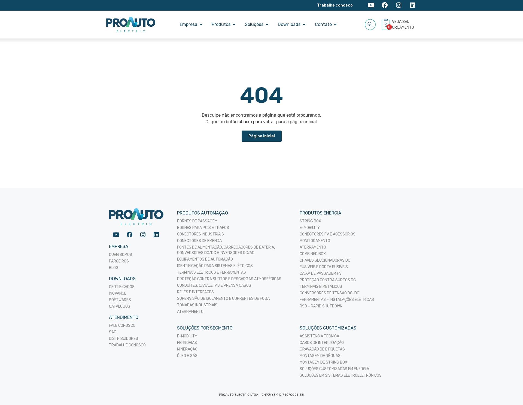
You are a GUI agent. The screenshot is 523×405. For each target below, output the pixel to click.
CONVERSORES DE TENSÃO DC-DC (329, 293)
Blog (113, 267)
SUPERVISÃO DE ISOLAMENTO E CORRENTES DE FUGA (223, 298)
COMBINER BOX (313, 254)
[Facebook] (385, 5)
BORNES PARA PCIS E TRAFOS (203, 227)
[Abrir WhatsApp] (509, 391)
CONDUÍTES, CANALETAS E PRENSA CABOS (214, 285)
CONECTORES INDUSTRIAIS (200, 234)
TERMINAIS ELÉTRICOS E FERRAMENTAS (211, 272)
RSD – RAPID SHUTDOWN (321, 306)
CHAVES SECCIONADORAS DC (325, 260)
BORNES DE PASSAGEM (197, 221)
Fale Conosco (122, 325)
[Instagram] (398, 5)
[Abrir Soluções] (267, 24)
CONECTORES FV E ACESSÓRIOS (327, 234)
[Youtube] (371, 5)
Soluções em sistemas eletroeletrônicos (341, 375)
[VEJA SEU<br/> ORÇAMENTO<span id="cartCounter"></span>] (386, 24)
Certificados (122, 287)
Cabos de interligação (322, 342)
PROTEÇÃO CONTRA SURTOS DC (328, 280)
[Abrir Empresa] (201, 24)
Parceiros (119, 261)
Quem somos (120, 254)
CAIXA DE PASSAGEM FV (321, 273)
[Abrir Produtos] (234, 24)
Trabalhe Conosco (127, 345)
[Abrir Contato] (335, 24)
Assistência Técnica (319, 336)
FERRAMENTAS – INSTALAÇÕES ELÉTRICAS (337, 299)
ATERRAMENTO (190, 311)
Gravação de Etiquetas (322, 349)
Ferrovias (187, 342)
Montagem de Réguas (320, 355)
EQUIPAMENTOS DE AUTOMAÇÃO (205, 259)
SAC (112, 332)
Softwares (120, 300)
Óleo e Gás (187, 355)
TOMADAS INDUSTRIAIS (197, 305)
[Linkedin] (412, 5)
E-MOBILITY (310, 227)
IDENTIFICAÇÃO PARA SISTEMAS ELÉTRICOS (215, 266)
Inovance (117, 293)
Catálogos (119, 306)
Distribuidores (123, 338)
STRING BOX (310, 221)
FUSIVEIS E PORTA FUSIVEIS (324, 267)
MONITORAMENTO (315, 240)
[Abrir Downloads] (304, 24)
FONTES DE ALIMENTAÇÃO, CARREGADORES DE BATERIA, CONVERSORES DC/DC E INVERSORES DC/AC (226, 250)
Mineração (187, 349)
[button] (370, 23)
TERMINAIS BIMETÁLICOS (321, 286)
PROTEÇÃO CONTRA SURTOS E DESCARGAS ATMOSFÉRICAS (229, 279)
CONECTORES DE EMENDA (199, 240)
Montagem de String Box (323, 362)
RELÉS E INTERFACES (195, 292)
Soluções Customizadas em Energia (334, 369)
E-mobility (187, 336)
